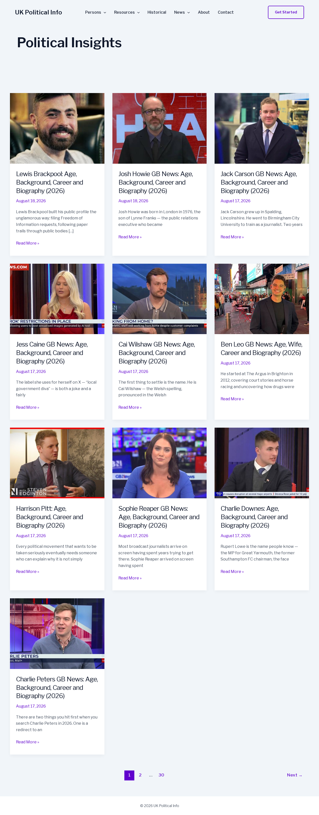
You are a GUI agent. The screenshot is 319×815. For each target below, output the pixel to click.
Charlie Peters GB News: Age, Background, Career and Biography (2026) (57, 687)
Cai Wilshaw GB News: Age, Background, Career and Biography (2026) (156, 352)
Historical (157, 12)
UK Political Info (38, 12)
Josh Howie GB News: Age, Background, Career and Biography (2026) (155, 182)
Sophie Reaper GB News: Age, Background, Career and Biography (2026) (158, 517)
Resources (124, 12)
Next (295, 774)
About (204, 12)
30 (161, 774)
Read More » (27, 244)
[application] (103, 12)
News (179, 12)
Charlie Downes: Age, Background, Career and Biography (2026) (254, 517)
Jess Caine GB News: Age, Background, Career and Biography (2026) (52, 352)
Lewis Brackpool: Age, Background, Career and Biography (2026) (49, 182)
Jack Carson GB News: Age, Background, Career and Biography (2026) (259, 182)
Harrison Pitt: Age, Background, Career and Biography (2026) (49, 517)
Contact (226, 12)
